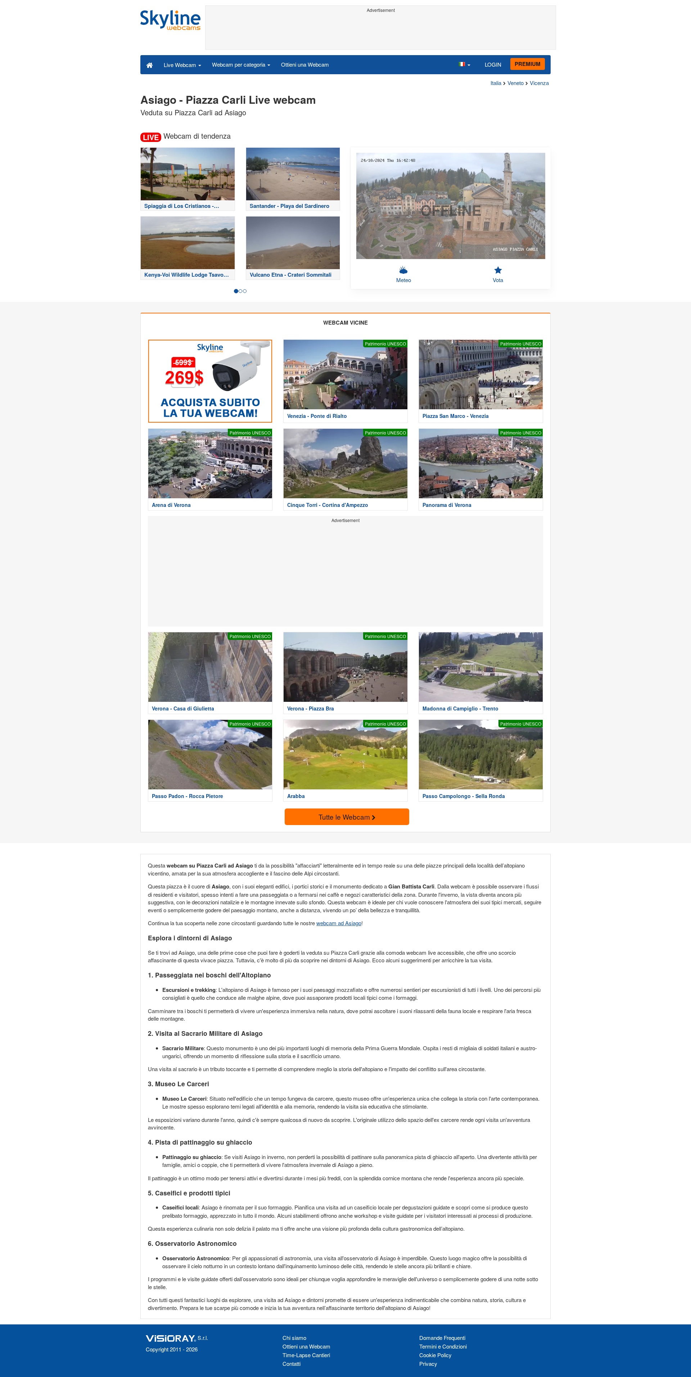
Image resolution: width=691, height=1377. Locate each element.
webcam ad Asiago (338, 923)
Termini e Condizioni (443, 1346)
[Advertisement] (381, 31)
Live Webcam (181, 64)
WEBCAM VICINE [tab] (345, 322)
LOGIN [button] (493, 64)
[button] (464, 64)
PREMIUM (528, 64)
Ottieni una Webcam (305, 64)
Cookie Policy (435, 1355)
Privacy (428, 1363)
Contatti (292, 1363)
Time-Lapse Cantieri (306, 1355)
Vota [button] (498, 280)
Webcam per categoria (239, 64)
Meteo (403, 280)
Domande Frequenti (442, 1337)
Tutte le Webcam (345, 816)
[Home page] (149, 64)
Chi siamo (294, 1337)
